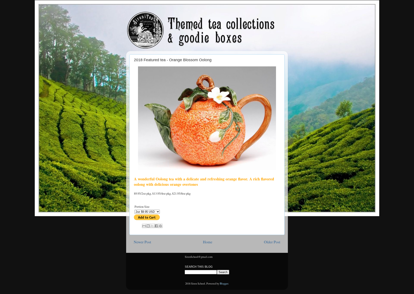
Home (207, 241)
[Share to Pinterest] (160, 226)
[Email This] (144, 226)
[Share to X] (152, 226)
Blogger (224, 283)
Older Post (272, 241)
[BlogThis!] (148, 226)
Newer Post (142, 241)
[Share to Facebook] (156, 226)
